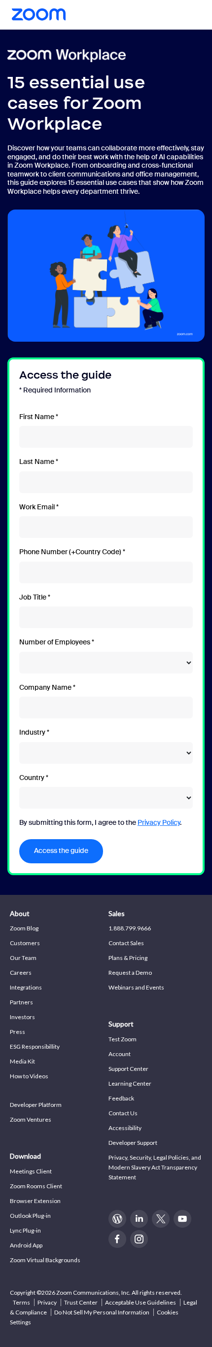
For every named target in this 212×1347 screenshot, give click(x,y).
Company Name (45, 687)
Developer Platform (36, 1104)
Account (119, 1054)
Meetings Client (31, 1171)
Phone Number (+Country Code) (70, 552)
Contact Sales (126, 943)
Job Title (32, 597)
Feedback (121, 1098)
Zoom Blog (24, 928)
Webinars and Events (136, 987)
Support (121, 1024)
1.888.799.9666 (129, 928)
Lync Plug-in (25, 1230)
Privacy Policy (159, 822)
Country (31, 778)
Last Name (36, 462)
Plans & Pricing (127, 957)
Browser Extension (35, 1201)
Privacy (47, 1302)
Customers (25, 943)
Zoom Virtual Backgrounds (45, 1260)
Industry (32, 732)
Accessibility (124, 1128)
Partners (21, 1002)
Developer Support (132, 1142)
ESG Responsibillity (35, 1046)
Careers (21, 972)
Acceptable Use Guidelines (140, 1302)
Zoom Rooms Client (36, 1186)
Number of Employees (54, 642)
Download (25, 1156)
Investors (22, 1017)
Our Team (23, 957)
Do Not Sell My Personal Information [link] (101, 1312)
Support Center (128, 1068)
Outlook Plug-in (30, 1215)
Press (17, 1031)
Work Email (37, 507)
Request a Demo (130, 972)
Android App (26, 1245)
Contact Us (123, 1113)
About (20, 913)
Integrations (26, 987)
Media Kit (22, 1061)
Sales (116, 913)
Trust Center (81, 1302)
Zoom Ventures (30, 1119)
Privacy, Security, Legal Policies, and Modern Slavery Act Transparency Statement (154, 1167)
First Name (36, 417)
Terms (21, 1302)
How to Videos (29, 1076)
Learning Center (129, 1083)
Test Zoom (122, 1039)
